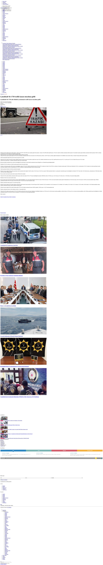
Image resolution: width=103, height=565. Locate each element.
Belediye (4, 15)
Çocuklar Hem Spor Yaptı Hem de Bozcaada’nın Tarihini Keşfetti (17, 438)
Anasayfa (4, 510)
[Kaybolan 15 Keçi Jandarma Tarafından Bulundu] (23, 273)
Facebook (4, 43)
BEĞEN (1, 440)
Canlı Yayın (5, 3)
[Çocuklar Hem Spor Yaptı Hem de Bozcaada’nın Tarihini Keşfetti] (4, 437)
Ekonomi (4, 47)
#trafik (1, 196)
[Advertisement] (32, 143)
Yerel (3, 19)
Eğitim (4, 10)
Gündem (4, 46)
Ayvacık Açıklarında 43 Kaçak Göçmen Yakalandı (11, 336)
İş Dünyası (12, 45)
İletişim (6, 59)
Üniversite (13, 47)
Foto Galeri (4, 1)
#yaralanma (14, 196)
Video (4, 556)
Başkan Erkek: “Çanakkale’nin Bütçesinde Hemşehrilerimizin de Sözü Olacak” (18, 433)
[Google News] (3, 106)
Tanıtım (9, 45)
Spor (10, 46)
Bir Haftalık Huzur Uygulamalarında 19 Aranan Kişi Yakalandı (14, 366)
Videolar (4, 2)
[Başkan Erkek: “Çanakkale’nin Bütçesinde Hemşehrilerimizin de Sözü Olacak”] (4, 432)
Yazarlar (4, 557)
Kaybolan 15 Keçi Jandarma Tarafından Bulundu (11, 275)
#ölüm (10, 196)
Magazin (15, 46)
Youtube (13, 43)
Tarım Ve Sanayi (5, 13)
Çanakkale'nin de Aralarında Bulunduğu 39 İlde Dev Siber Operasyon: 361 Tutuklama (19, 396)
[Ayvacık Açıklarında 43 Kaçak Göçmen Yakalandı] (23, 334)
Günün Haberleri (5, 4)
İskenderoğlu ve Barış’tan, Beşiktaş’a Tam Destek (12, 420)
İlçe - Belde (8, 46)
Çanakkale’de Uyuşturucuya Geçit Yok (9, 245)
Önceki (1, 212)
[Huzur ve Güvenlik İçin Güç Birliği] (23, 303)
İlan (18, 45)
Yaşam (4, 12)
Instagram (10, 43)
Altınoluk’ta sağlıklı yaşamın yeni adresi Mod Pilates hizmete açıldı (15, 429)
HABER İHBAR (3, 564)
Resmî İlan (4, 40)
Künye (4, 59)
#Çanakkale (5, 196)
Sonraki (4, 212)
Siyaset (7, 47)
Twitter (7, 43)
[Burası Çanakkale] (3, 7)
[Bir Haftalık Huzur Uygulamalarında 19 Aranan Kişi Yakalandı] (23, 364)
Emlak (4, 11)
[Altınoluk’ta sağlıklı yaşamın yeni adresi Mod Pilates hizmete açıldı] (4, 428)
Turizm (9, 47)
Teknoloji (4, 17)
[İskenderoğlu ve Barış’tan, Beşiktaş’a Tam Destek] (4, 419)
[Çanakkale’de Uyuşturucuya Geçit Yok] (23, 243)
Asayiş (4, 9)
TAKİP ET (2, 442)
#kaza (8, 196)
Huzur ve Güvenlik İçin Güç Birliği (8, 305)
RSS (8, 59)
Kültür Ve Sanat (20, 46)
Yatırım (15, 45)
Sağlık (12, 46)
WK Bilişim (9, 507)
